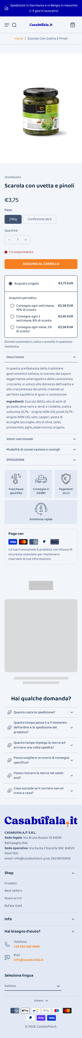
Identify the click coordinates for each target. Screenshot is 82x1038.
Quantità (11, 230)
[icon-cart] (72, 24)
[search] (14, 24)
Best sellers (13, 890)
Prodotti (11, 883)
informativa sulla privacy (20, 1019)
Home (19, 38)
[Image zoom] (41, 108)
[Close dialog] (75, 982)
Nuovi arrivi (13, 898)
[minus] (9, 240)
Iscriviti (41, 1028)
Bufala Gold (13, 906)
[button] (41, 264)
